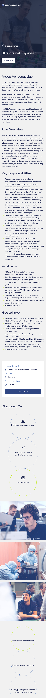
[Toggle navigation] (41, 5)
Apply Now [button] (8, 60)
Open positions (13, 46)
